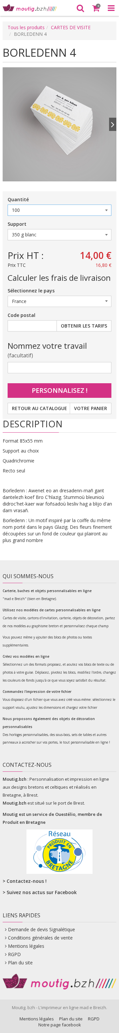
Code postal (21, 315)
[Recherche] (80, 8)
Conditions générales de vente (40, 938)
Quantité (18, 199)
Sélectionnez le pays (31, 290)
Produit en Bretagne (24, 822)
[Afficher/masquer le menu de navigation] (111, 8)
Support (17, 224)
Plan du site (20, 962)
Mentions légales (26, 946)
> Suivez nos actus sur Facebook (40, 892)
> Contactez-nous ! (25, 881)
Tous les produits (26, 27)
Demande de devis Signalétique (41, 929)
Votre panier (90, 408)
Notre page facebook (59, 1025)
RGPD (14, 954)
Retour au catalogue (39, 408)
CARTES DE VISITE (71, 27)
